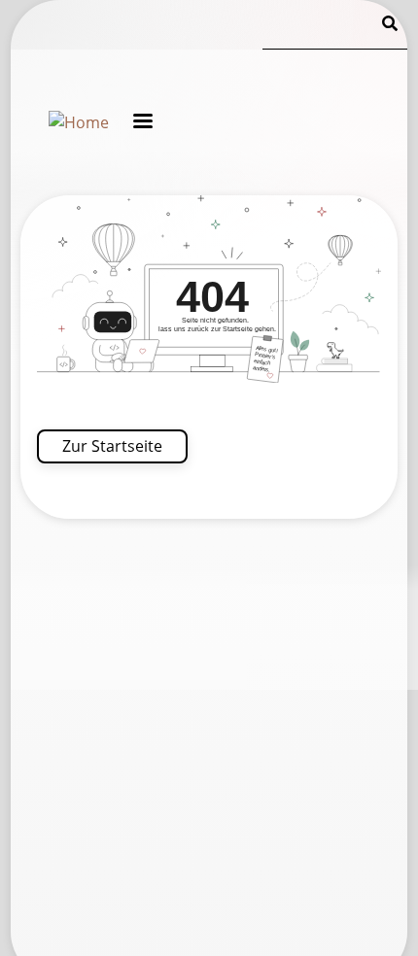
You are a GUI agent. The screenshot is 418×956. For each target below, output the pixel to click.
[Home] (79, 122)
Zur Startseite (112, 446)
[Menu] (130, 121)
